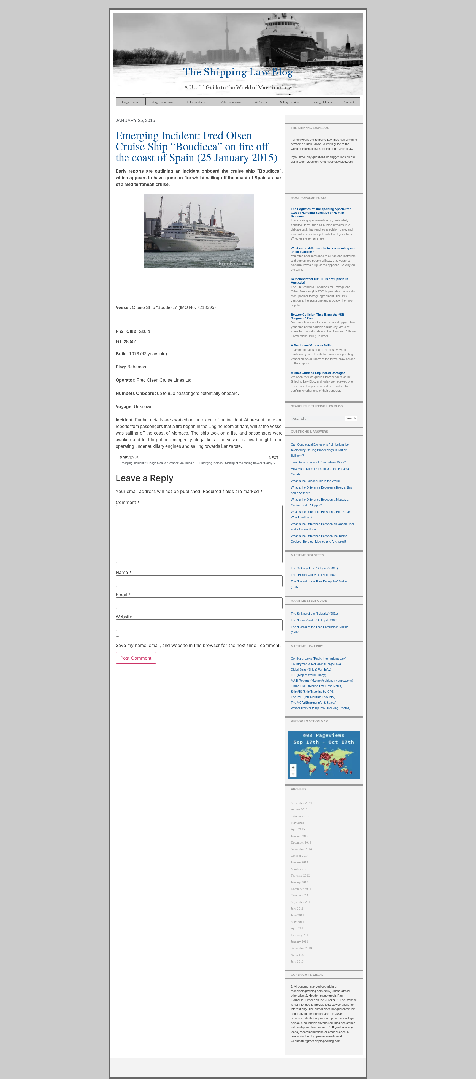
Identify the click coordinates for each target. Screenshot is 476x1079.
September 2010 (301, 948)
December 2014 (301, 842)
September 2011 (301, 902)
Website (124, 616)
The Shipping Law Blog (238, 71)
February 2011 (300, 935)
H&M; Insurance (230, 102)
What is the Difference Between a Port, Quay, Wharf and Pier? (321, 514)
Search (351, 418)
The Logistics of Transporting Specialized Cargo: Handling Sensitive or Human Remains (321, 212)
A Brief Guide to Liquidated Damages (318, 373)
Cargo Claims (130, 102)
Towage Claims (322, 102)
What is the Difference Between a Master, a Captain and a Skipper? (319, 502)
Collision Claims (196, 102)
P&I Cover (260, 102)
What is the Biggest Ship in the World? (316, 480)
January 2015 (299, 835)
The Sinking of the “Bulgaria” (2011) (314, 568)
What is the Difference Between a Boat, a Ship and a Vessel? (321, 490)
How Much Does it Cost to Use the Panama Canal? (320, 471)
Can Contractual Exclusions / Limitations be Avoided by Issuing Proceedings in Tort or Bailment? (320, 450)
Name (123, 572)
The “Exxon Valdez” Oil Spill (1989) (314, 574)
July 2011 (297, 908)
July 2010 (297, 961)
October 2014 (300, 855)
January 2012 (299, 882)
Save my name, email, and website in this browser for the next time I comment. (198, 645)
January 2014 (299, 862)
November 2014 (301, 849)
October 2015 (300, 816)
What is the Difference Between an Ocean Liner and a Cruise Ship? (322, 526)
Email (123, 594)
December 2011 (301, 888)
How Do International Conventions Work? (318, 462)
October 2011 (300, 895)
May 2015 (297, 822)
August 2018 (299, 809)
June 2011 (297, 915)
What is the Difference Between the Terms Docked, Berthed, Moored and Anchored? (319, 538)
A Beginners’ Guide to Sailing (312, 345)
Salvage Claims (289, 102)
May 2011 (297, 921)
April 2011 (298, 928)
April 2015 (298, 829)
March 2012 (299, 869)
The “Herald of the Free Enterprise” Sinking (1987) (319, 584)
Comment (128, 502)
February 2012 (300, 875)
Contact (349, 102)
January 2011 (299, 941)
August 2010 (299, 954)
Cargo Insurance (162, 102)
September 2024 (301, 802)
